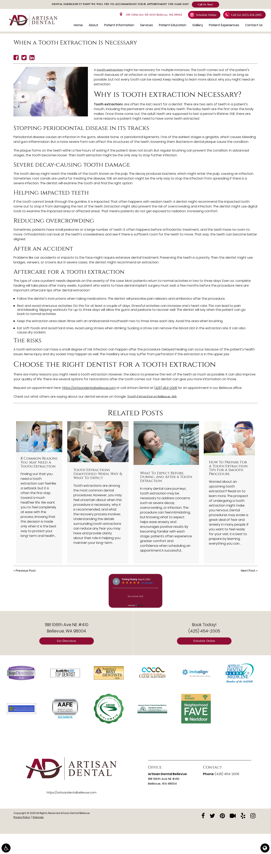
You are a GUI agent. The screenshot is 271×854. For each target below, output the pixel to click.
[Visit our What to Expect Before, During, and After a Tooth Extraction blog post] (166, 443)
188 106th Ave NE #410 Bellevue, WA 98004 (153, 14)
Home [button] (78, 25)
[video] (233, 815)
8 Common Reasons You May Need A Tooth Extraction (39, 462)
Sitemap (38, 817)
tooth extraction (110, 70)
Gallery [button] (197, 25)
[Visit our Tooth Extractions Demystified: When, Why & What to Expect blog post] (98, 441)
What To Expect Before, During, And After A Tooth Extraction (166, 477)
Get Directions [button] (66, 641)
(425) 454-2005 (165, 388)
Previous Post (26, 570)
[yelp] (243, 815)
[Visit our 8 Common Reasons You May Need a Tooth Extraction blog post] (39, 436)
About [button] (93, 25)
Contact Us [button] (254, 25)
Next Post (248, 570)
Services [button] (146, 25)
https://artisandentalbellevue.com (89, 388)
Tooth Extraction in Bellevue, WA (152, 396)
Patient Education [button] (172, 25)
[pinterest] (222, 815)
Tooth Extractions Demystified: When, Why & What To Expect (97, 474)
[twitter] (212, 815)
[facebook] (203, 815)
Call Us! (246, 15)
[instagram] (253, 815)
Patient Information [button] (119, 25)
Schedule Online (206, 15)
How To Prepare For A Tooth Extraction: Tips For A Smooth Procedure (228, 468)
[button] (6, 847)
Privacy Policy (21, 817)
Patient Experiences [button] (224, 25)
